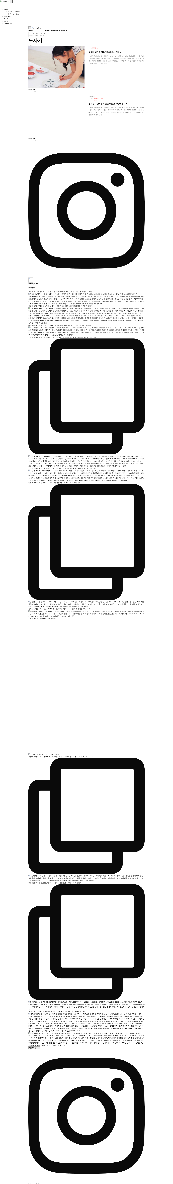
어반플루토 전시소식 (98, 98)
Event (6, 21)
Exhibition (7, 16)
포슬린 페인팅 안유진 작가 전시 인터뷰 (105, 52)
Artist (6, 19)
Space (6, 9)
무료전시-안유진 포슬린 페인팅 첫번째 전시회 (108, 103)
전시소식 (95, 100)
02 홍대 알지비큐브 (13, 14)
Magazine (96, 48)
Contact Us (8, 23)
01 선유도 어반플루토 (14, 11)
